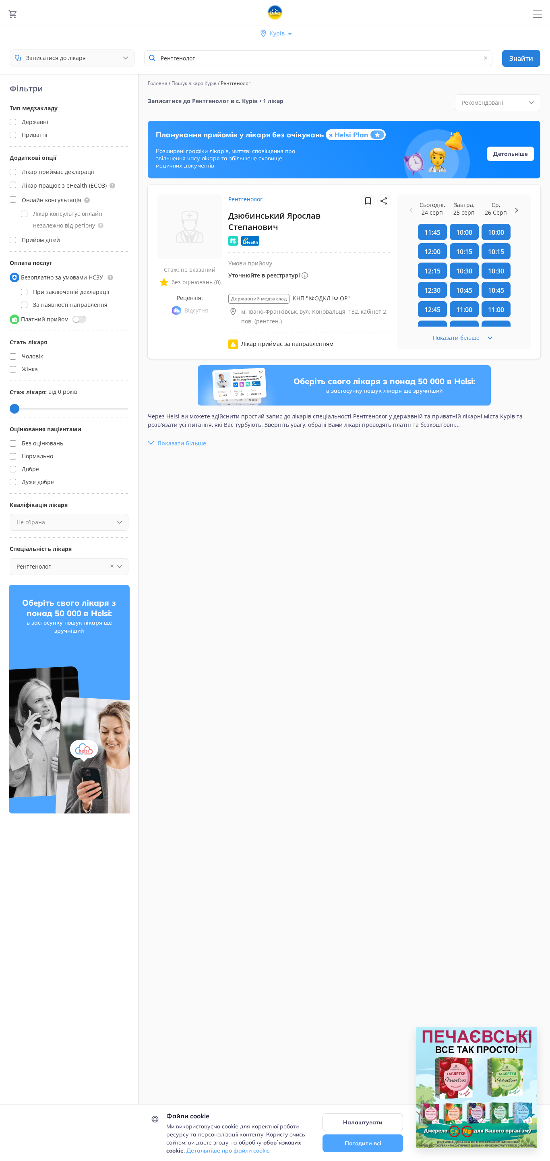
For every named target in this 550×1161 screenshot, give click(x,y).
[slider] (14, 409)
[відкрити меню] (537, 14)
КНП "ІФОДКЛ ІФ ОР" (321, 298)
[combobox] (318, 58)
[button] (112, 185)
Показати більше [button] (181, 443)
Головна (157, 83)
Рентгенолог (245, 199)
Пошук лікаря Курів (194, 83)
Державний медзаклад (259, 298)
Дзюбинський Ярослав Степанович (274, 221)
